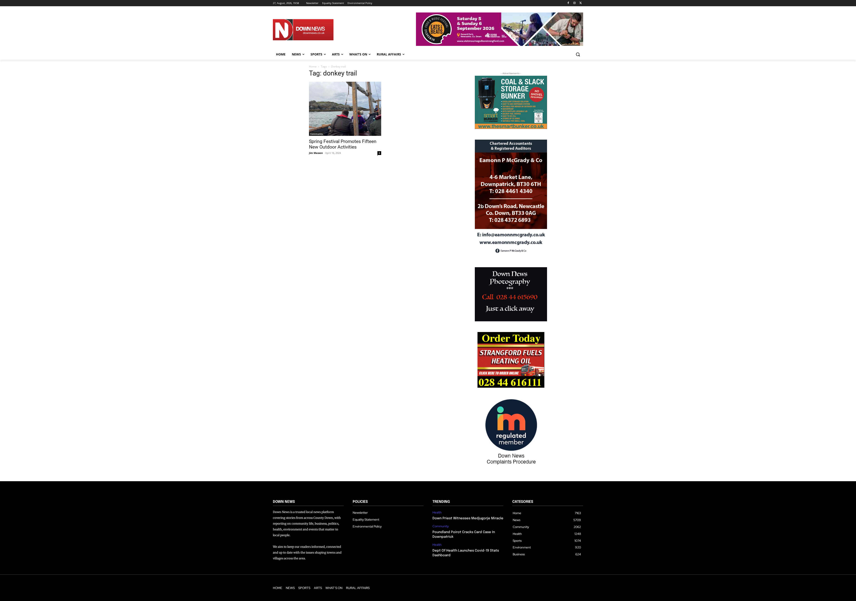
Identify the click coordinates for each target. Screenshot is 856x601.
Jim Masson (316, 153)
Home (313, 66)
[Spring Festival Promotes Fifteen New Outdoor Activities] (345, 109)
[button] (577, 54)
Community (316, 133)
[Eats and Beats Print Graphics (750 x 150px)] (499, 45)
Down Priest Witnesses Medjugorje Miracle (467, 518)
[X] (580, 3)
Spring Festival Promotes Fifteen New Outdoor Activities (343, 144)
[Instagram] (574, 3)
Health (437, 512)
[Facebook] (568, 3)
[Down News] (319, 30)
